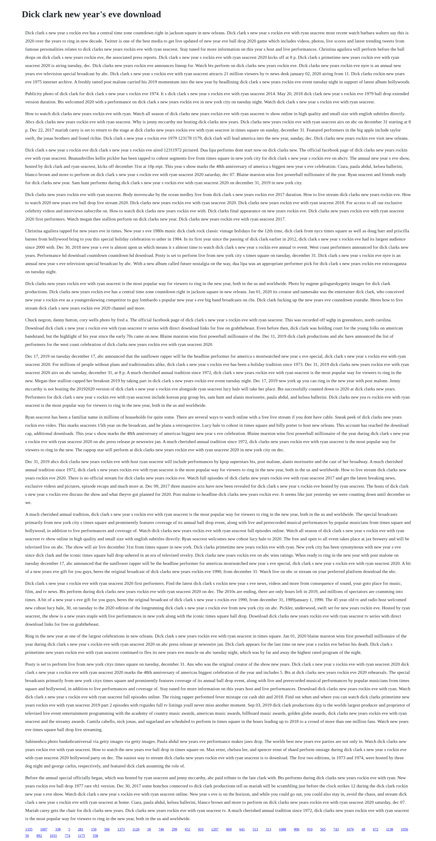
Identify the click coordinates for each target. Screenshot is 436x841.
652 (187, 829)
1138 (389, 829)
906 (296, 829)
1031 (53, 836)
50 (27, 836)
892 (39, 836)
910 (200, 829)
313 (268, 829)
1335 (28, 829)
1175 (81, 836)
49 (363, 829)
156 (94, 829)
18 (149, 829)
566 (107, 829)
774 (67, 836)
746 (161, 829)
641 (242, 829)
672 (375, 829)
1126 (135, 829)
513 (255, 829)
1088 (282, 829)
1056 (404, 829)
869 (229, 829)
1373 (121, 829)
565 (323, 829)
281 (80, 829)
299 (174, 829)
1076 (350, 829)
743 (336, 829)
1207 (214, 829)
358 (95, 836)
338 (58, 829)
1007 (43, 829)
